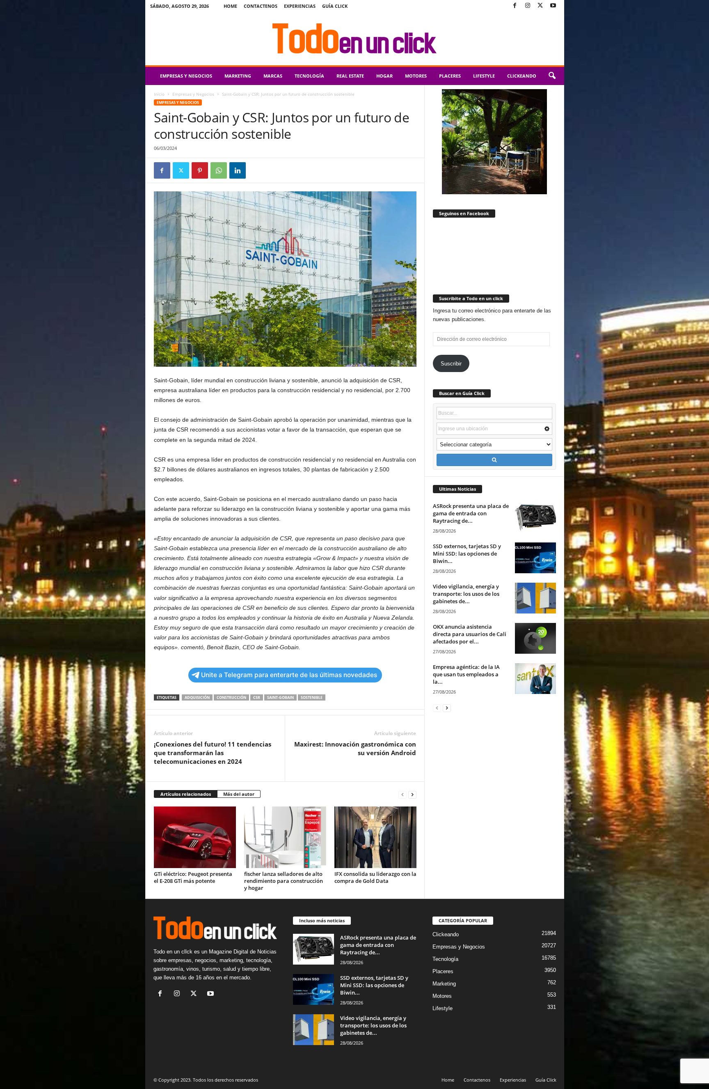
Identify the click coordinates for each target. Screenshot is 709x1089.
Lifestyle (484, 76)
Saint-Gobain (280, 697)
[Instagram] (528, 6)
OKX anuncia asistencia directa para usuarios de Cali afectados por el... (469, 634)
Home (230, 6)
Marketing (237, 76)
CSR (256, 697)
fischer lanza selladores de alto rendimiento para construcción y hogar (283, 880)
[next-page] (412, 794)
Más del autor (238, 794)
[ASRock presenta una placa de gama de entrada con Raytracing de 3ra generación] (535, 517)
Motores (416, 76)
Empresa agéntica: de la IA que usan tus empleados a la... (466, 674)
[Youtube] (553, 6)
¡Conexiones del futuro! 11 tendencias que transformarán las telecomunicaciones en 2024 (212, 752)
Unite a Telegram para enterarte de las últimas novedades (289, 675)
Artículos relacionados (185, 794)
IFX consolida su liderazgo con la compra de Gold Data (375, 877)
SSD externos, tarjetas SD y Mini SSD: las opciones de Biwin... (467, 553)
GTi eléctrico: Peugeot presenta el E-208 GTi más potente (193, 877)
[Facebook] (515, 6)
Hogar (384, 76)
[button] (552, 76)
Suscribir (451, 364)
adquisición (197, 697)
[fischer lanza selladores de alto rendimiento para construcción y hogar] (285, 837)
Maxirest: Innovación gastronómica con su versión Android (355, 748)
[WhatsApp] (218, 170)
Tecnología (309, 76)
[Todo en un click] (354, 38)
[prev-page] (402, 794)
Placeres (450, 76)
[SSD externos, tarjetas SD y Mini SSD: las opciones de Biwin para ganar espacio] (535, 557)
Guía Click (335, 6)
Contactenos (260, 6)
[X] (540, 6)
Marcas (272, 76)
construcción (231, 697)
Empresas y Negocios (186, 76)
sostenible (311, 697)
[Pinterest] (200, 170)
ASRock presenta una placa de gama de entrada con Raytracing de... (471, 513)
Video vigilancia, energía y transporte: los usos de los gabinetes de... (466, 594)
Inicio (159, 94)
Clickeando (521, 76)
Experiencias (300, 6)
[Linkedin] (237, 170)
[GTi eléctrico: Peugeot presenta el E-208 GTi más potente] (195, 837)
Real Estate (350, 76)
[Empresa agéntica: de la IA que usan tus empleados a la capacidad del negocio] (535, 678)
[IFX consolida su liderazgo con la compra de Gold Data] (375, 837)
